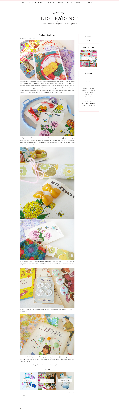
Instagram (39, 81)
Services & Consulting (65, 2)
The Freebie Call (40, 2)
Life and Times (88, 96)
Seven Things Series (88, 105)
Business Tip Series (88, 84)
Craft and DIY (24, 392)
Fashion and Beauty (88, 90)
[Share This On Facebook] (69, 392)
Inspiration (88, 94)
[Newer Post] (20, 408)
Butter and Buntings (48, 87)
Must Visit (88, 101)
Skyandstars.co (74, 413)
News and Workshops (88, 103)
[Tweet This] (71, 392)
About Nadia (51, 2)
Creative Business (88, 88)
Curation (78, 2)
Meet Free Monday (89, 99)
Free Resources (89, 92)
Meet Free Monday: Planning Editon (88, 58)
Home (23, 2)
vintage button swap (25, 88)
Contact (30, 2)
